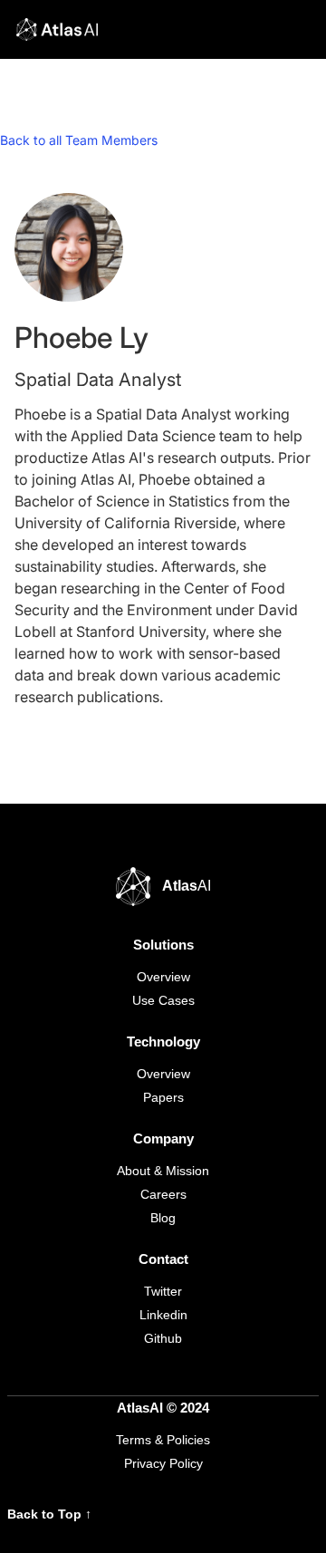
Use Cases (163, 1000)
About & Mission (163, 1170)
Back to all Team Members (79, 140)
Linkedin (163, 1314)
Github (163, 1338)
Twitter (163, 1291)
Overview (163, 976)
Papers (163, 1097)
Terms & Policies (163, 1439)
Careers (163, 1194)
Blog (163, 1218)
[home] (52, 29)
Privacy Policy (163, 1463)
